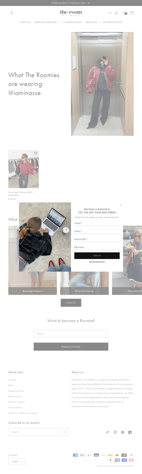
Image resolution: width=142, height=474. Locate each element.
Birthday (79, 247)
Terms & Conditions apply (97, 261)
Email (77, 231)
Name (77, 223)
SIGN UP (97, 256)
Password (80, 239)
